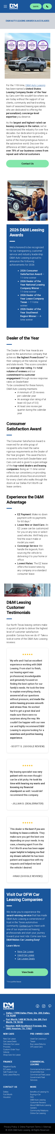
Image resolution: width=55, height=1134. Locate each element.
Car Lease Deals (26, 958)
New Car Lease (25, 951)
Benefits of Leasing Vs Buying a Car (39, 1093)
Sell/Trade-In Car (10, 1072)
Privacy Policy (10, 1127)
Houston (7, 1097)
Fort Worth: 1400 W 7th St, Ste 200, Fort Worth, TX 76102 (26, 1020)
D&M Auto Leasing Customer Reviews (38, 1101)
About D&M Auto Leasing (40, 1105)
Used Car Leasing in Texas (38, 1040)
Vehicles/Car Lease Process (11, 1045)
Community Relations (39, 1110)
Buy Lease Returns (38, 1044)
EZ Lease (7, 1069)
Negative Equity (9, 1067)
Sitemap (47, 1127)
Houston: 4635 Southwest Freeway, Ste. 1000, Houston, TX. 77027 (26, 1027)
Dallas (5, 1092)
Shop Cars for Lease (11, 1055)
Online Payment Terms (30, 1127)
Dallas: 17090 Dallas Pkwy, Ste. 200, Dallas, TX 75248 (28, 1014)
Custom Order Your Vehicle (11, 1050)
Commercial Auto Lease (40, 1069)
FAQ (32, 1097)
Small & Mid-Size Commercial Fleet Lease (40, 1073)
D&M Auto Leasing (35, 85)
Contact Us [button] (27, 163)
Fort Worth (7, 1094)
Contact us (25, 925)
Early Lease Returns (11, 1075)
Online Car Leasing (38, 1113)
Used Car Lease (25, 955)
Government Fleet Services (37, 1078)
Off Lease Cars (36, 1047)
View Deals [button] (27, 972)
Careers (33, 1108)
